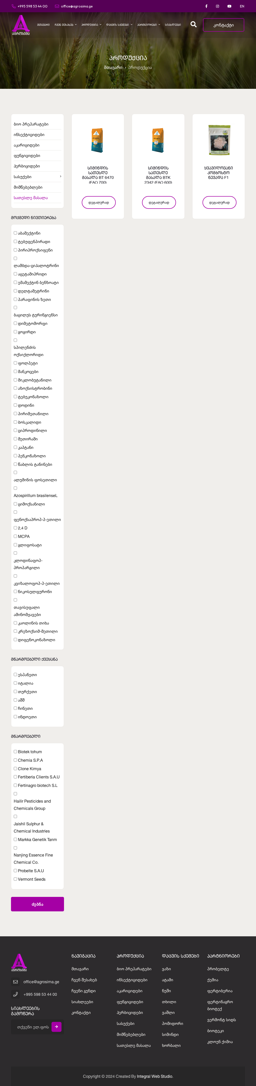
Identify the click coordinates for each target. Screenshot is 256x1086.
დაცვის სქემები (117, 25)
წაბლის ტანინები (35, 464)
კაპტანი (26, 447)
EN (242, 6)
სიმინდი (170, 1034)
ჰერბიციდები (27, 165)
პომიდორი (172, 1023)
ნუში (166, 990)
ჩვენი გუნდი (84, 990)
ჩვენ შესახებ (64, 25)
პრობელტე (218, 968)
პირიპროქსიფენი (35, 249)
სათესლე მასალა (31, 197)
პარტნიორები (147, 25)
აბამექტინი (29, 233)
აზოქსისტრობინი (35, 388)
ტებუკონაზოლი (33, 396)
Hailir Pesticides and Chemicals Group (32, 805)
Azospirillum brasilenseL (36, 495)
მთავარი (43, 25)
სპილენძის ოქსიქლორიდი (29, 351)
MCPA (24, 536)
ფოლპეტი (28, 363)
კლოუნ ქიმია (220, 1041)
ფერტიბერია (219, 990)
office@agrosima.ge (77, 6)
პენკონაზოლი (32, 455)
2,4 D (22, 527)
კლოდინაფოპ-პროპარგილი (28, 564)
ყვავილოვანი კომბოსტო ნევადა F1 (218, 173)
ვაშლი (168, 1012)
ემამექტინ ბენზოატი (38, 282)
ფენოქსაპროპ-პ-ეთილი (37, 519)
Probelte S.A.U (31, 870)
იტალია (25, 683)
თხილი (169, 1001)
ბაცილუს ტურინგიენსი (36, 314)
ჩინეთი (25, 708)
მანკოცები (28, 371)
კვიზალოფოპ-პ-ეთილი (37, 583)
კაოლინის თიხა (33, 622)
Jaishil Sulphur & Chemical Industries (32, 827)
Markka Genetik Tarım (37, 839)
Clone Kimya (29, 768)
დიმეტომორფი (33, 323)
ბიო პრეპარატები (31, 123)
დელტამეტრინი (33, 290)
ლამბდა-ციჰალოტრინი (36, 265)
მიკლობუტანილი (35, 379)
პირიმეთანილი (33, 413)
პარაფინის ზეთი (34, 299)
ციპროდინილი (32, 430)
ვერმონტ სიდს (221, 1019)
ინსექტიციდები (29, 134)
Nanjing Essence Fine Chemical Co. (33, 858)
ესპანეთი (27, 674)
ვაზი (166, 968)
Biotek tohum (30, 751)
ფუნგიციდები (27, 155)
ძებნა (38, 904)
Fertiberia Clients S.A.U (39, 776)
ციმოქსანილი (31, 503)
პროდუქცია (90, 25)
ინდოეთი (27, 716)
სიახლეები (173, 25)
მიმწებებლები (28, 187)
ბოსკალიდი (29, 422)
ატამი (167, 979)
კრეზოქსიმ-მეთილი (38, 631)
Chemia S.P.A (30, 760)
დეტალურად (98, 202)
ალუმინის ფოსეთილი (35, 479)
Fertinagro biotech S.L (38, 785)
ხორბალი (171, 1045)
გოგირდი (27, 331)
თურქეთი (27, 691)
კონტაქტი (224, 24)
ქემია (212, 979)
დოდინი (26, 405)
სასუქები (23, 176)
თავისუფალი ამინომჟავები (27, 611)
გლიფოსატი (30, 544)
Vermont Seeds (32, 879)
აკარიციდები (27, 144)
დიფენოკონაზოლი (36, 639)
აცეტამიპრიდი (32, 273)
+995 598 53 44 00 (33, 6)
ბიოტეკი (215, 1030)
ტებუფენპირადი (34, 241)
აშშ (21, 700)
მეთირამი (28, 438)
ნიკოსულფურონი (35, 591)
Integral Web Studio (154, 1076)
